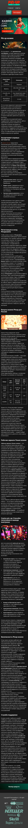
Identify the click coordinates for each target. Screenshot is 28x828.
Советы (17, 8)
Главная (10, 8)
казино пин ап (6, 143)
